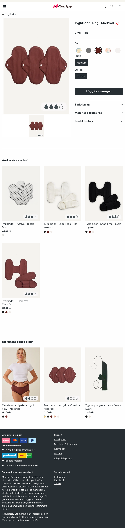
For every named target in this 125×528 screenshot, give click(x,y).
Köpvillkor (59, 449)
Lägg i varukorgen (99, 91)
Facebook (59, 480)
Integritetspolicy (63, 458)
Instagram (59, 477)
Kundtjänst (60, 439)
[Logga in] (112, 6)
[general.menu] (4, 6)
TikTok (57, 483)
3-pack (81, 76)
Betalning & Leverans (65, 444)
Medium (81, 62)
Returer (58, 453)
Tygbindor (10, 14)
